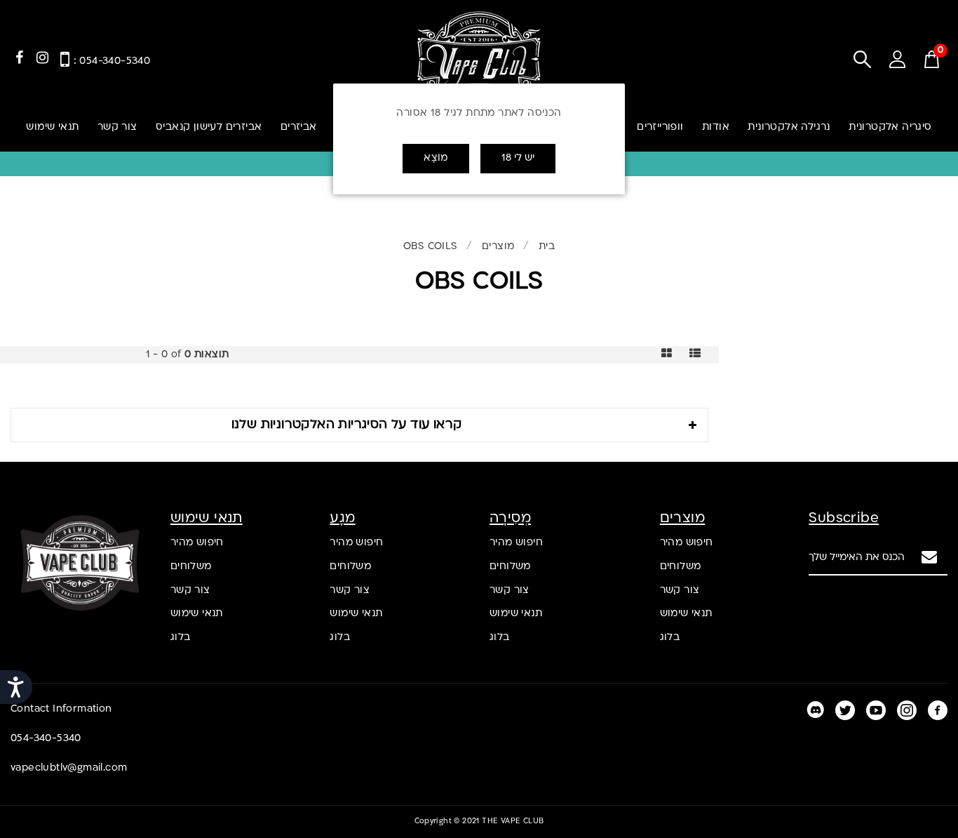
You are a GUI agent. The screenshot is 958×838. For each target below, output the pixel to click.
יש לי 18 (517, 158)
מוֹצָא (436, 158)
